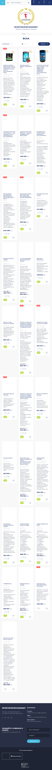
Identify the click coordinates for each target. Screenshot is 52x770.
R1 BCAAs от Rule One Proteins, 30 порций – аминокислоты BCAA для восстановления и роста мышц (26, 396)
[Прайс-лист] (27, 44)
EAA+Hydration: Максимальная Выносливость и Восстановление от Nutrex (8, 196)
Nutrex (5, 200)
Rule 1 (21, 328)
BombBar (39, 137)
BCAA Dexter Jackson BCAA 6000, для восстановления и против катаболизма (25, 195)
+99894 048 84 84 (41, 713)
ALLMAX (5, 459)
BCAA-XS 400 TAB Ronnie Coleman (8, 638)
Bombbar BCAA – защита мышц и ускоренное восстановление (41, 133)
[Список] (25, 44)
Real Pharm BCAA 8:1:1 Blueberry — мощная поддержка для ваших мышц (26, 133)
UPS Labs (5, 585)
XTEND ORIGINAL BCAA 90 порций (24, 524)
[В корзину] (5, 104)
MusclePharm (6, 528)
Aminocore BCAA (7, 458)
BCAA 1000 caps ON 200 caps (8, 394)
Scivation (22, 527)
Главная (24, 33)
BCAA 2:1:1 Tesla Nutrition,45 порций (8, 323)
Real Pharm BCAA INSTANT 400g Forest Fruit (25, 66)
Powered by (24, 763)
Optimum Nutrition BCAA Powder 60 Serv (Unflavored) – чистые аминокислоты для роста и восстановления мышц (9, 69)
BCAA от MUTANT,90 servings (42, 394)
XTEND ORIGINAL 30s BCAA (42, 524)
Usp (21, 262)
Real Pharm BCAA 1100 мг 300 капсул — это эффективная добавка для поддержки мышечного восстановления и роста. (43, 69)
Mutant (38, 196)
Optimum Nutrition (8, 74)
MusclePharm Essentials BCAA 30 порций (8, 525)
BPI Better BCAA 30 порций (8, 259)
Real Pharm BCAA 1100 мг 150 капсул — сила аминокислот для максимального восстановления (9, 134)
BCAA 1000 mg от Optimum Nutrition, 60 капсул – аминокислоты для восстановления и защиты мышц (26, 461)
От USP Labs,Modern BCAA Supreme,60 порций (25, 260)
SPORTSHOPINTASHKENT (26, 27)
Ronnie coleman (7, 641)
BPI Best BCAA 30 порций (24, 584)
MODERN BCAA (7, 583)
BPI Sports (6, 261)
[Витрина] (22, 44)
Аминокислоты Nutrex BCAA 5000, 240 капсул (42, 585)
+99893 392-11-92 (31, 713)
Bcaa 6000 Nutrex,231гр (40, 259)
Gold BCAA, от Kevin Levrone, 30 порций (42, 323)
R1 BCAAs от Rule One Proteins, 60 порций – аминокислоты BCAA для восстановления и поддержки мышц (26, 325)
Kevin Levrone (40, 325)
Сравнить (13, 104)
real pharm (22, 69)
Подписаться (33, 741)
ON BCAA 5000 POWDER (41, 458)
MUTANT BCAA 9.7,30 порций (42, 194)
